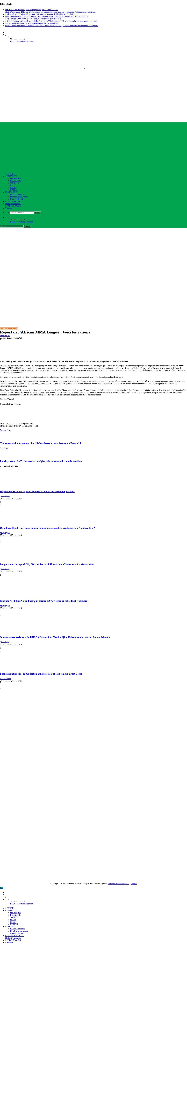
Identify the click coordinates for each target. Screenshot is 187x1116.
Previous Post (5, 430)
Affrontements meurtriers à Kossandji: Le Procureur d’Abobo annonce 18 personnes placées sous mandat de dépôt (51, 21)
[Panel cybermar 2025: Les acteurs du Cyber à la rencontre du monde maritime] (4, 456)
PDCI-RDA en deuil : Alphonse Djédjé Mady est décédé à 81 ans (31, 10)
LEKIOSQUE (11, 192)
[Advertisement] (93, 247)
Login (12, 41)
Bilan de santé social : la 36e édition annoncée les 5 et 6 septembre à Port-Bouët (41, 673)
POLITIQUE (15, 178)
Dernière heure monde (19, 197)
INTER (13, 185)
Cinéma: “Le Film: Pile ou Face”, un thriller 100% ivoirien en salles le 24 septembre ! (44, 600)
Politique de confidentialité (118, 884)
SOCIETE (14, 183)
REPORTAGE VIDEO (14, 201)
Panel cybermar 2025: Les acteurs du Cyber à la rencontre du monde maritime (41, 461)
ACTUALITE (11, 176)
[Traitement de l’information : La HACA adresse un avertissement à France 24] (4, 438)
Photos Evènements (13, 204)
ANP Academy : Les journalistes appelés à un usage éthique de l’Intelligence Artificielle (40, 14)
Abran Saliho (5, 679)
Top (1, 888)
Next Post (4, 448)
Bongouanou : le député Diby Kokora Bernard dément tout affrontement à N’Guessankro (47, 564)
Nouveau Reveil (16, 199)
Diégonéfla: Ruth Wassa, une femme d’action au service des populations (37, 491)
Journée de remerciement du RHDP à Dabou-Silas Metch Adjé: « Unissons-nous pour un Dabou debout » (55, 637)
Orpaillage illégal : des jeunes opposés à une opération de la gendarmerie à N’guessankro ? (47, 528)
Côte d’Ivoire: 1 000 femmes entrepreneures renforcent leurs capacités (33, 19)
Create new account (25, 41)
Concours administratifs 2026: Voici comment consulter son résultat (32, 23)
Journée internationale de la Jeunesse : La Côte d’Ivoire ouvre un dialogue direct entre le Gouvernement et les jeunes (51, 26)
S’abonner (9, 208)
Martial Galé (5, 335)
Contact (134, 884)
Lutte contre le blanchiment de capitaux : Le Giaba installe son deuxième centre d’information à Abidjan (46, 16)
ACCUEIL (9, 174)
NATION (14, 190)
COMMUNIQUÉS (13, 206)
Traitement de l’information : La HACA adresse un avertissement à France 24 (40, 443)
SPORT (13, 187)
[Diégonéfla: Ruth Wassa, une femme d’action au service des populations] (15, 486)
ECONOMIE (15, 181)
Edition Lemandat (17, 194)
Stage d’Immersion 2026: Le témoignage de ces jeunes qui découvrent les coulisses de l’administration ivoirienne (50, 12)
